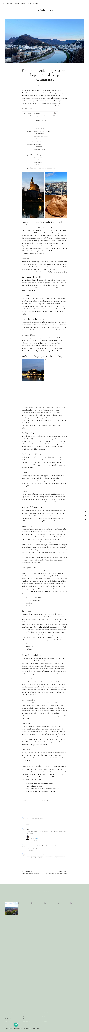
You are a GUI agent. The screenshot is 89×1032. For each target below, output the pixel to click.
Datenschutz (26, 1021)
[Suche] (79, 3)
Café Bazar (38, 165)
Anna (32, 836)
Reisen (23, 3)
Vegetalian (38, 141)
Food (29, 3)
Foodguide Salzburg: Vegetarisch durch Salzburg (40, 131)
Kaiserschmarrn (39, 152)
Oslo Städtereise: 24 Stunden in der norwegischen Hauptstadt (55, 873)
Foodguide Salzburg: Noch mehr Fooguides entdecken (41, 168)
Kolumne (35, 3)
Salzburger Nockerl (40, 149)
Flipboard (85, 515)
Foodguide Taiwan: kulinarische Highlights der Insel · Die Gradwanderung (42, 854)
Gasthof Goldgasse (40, 128)
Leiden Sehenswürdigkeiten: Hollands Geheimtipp (30, 873)
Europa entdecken (35, 800)
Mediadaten (26, 1017)
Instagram (85, 511)
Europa (29, 800)
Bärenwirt (38, 118)
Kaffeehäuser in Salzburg (34, 155)
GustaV (37, 138)
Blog (4, 3)
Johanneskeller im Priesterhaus (43, 125)
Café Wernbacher (40, 159)
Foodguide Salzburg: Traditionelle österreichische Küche (42, 116)
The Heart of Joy (40, 133)
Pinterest (85, 519)
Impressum (26, 1019)
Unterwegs (54, 800)
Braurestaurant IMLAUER (42, 120)
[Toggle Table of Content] (54, 113)
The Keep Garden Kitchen (42, 136)
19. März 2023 (41, 85)
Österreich (45, 800)
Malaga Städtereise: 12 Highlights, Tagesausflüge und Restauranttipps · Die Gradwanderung (46, 845)
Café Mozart (39, 162)
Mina (37, 838)
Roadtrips (16, 3)
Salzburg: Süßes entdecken (34, 144)
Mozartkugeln (39, 146)
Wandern (9, 3)
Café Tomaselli (39, 157)
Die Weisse (38, 123)
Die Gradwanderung (44, 10)
